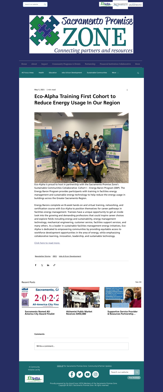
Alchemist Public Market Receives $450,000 (79, 313)
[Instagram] (95, 374)
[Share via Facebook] (35, 265)
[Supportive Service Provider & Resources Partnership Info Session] (122, 297)
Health (41, 73)
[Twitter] (79, 374)
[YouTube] (87, 374)
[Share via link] (54, 265)
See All (138, 282)
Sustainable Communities (97, 73)
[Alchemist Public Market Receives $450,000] (81, 297)
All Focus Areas (28, 73)
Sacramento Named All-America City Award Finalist (40, 313)
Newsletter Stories (43, 256)
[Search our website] (137, 372)
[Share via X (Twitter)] (42, 265)
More (114, 73)
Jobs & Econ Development (72, 73)
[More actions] (127, 89)
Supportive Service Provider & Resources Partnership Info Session (122, 313)
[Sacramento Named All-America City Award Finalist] (40, 297)
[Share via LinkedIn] (48, 265)
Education (53, 73)
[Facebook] (72, 374)
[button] (138, 73)
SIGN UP (60, 366)
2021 (55, 256)
